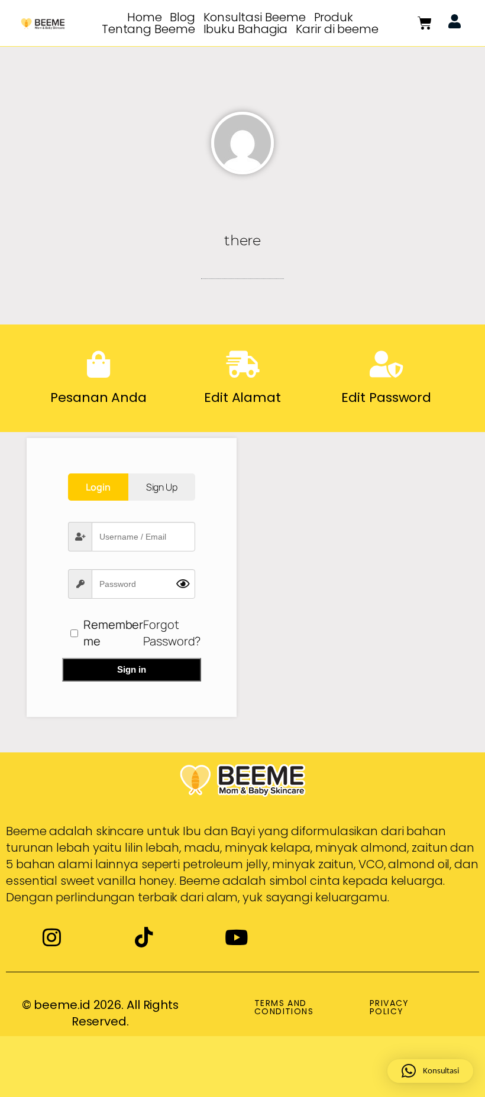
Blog (182, 17)
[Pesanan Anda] (98, 364)
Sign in (131, 669)
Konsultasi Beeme (254, 17)
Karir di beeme (337, 29)
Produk (333, 17)
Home (144, 17)
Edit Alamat (242, 397)
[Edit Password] (386, 364)
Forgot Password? (172, 632)
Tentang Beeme (148, 29)
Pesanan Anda (98, 397)
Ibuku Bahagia (245, 29)
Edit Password (386, 397)
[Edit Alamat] (242, 364)
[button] (430, 1071)
